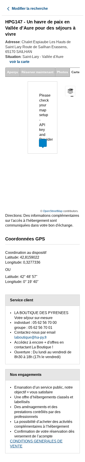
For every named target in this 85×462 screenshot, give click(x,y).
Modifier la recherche (29, 8)
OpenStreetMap (53, 211)
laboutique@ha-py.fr (30, 337)
